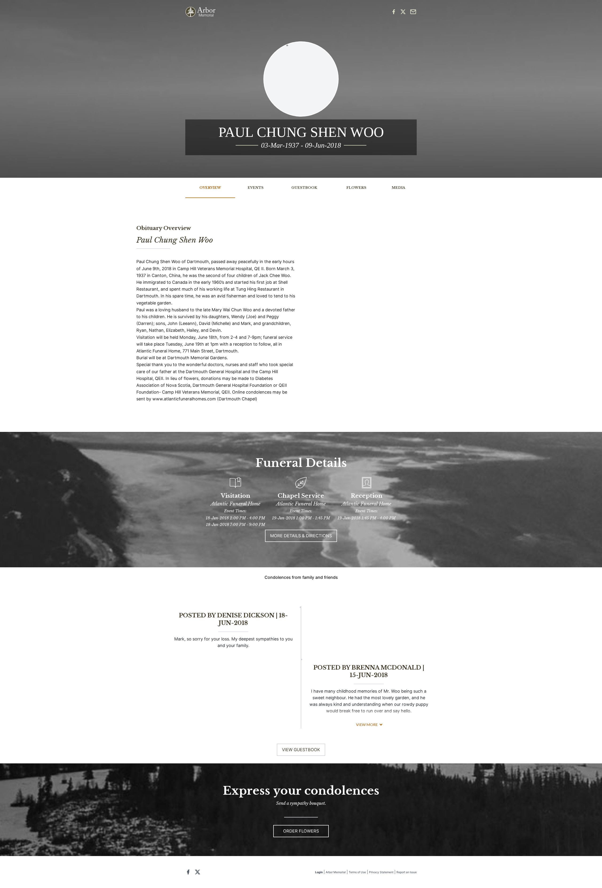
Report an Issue (406, 872)
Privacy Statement (381, 872)
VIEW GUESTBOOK (301, 749)
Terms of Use (357, 872)
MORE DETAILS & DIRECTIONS (301, 535)
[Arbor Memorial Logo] (200, 12)
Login (319, 872)
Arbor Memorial (336, 872)
